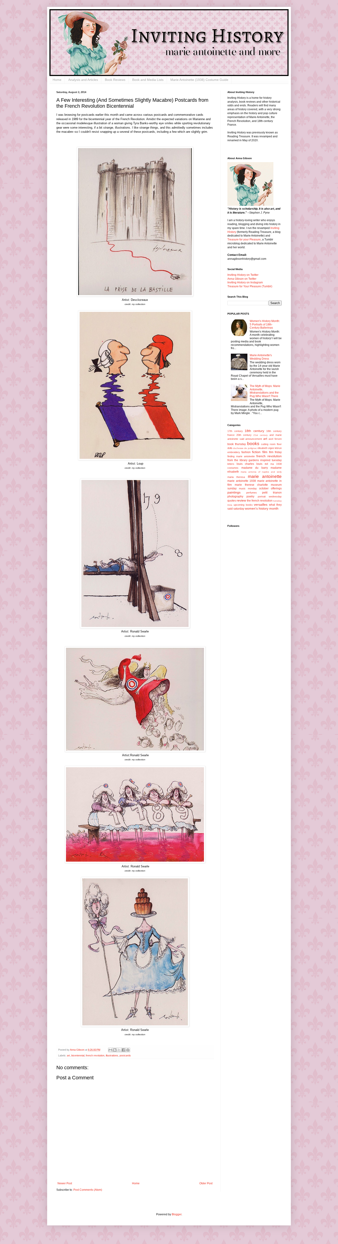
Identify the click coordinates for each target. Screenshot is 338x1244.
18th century (254, 431)
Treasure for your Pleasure (244, 239)
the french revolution (259, 500)
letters (230, 464)
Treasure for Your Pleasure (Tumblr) (249, 286)
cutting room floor (271, 444)
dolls (229, 448)
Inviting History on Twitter (242, 274)
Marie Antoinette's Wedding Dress (261, 357)
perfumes (251, 492)
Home (57, 80)
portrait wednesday (270, 496)
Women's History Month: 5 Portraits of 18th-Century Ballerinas (265, 324)
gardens (254, 460)
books (253, 443)
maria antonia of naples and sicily (261, 472)
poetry (250, 496)
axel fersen (275, 438)
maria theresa (236, 477)
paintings (234, 492)
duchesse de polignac (245, 448)
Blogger (176, 1214)
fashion (246, 452)
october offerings (270, 488)
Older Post (205, 1183)
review (241, 500)
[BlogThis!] (114, 1050)
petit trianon (272, 492)
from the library (237, 460)
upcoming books (243, 504)
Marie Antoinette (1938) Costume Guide (199, 80)
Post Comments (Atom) (87, 1189)
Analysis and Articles (83, 80)
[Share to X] (119, 1050)
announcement (253, 438)
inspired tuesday (271, 460)
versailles (260, 504)
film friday (275, 452)
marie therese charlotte (251, 484)
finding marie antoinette (241, 456)
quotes (231, 500)
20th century (244, 435)
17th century (235, 431)
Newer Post (64, 1183)
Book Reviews (115, 80)
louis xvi (262, 463)
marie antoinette (265, 476)
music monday (248, 488)
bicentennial (77, 1055)
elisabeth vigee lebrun (270, 448)
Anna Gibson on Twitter (241, 278)
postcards (125, 1055)
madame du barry (254, 467)
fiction (256, 452)
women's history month (261, 508)
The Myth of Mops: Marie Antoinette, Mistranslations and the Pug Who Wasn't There (265, 391)
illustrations (112, 1055)
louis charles (245, 463)
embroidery (233, 452)
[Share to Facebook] (123, 1050)
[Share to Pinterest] (128, 1050)
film (264, 452)
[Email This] (110, 1050)
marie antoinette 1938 (241, 480)
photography (235, 496)
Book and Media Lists (147, 80)
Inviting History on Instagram (245, 282)
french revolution (95, 1055)
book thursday (236, 444)
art (68, 1055)
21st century (260, 435)
